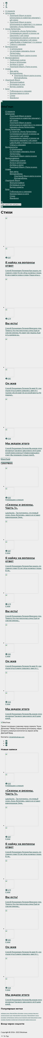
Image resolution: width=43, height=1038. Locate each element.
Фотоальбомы (16, 73)
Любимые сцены (18, 60)
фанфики (8, 1019)
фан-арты (14, 71)
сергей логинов (5, 1015)
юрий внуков (14, 1019)
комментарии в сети (30, 1019)
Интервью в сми (17, 84)
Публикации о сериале (21, 91)
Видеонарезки (12, 58)
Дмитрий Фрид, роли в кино (23, 55)
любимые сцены (5, 1013)
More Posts (5, 459)
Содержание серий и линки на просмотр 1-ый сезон (24, 34)
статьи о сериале (28, 1013)
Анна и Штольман (18, 62)
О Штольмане (16, 49)
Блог (7, 89)
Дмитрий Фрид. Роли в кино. (23, 67)
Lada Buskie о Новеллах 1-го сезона (26, 42)
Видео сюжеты (17, 87)
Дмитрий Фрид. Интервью (16, 1013)
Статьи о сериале (18, 44)
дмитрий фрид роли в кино (20, 1015)
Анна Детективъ (13, 29)
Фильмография (17, 82)
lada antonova (34, 1017)
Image (8, 69)
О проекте (10, 11)
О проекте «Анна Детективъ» (23, 31)
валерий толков (26, 1017)
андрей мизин (10, 1017)
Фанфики (14, 98)
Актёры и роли (17, 64)
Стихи (12, 95)
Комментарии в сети (19, 93)
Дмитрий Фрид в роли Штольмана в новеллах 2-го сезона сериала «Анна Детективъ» (26, 24)
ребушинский (21, 1019)
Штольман (10, 13)
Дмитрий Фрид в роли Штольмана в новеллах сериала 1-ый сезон (25, 17)
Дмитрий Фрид (12, 80)
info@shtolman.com (16, 737)
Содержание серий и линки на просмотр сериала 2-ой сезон (24, 39)
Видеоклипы (11, 47)
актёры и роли (18, 1017)
